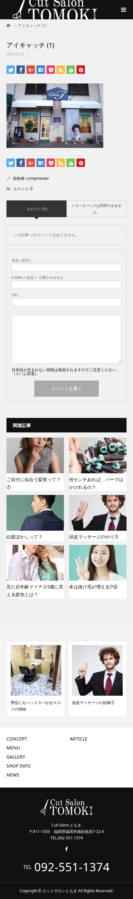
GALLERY (15, 757)
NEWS (12, 775)
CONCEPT (16, 739)
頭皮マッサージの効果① (93, 702)
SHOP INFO (18, 766)
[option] (36, 679)
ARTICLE (78, 739)
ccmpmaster (37, 178)
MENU (13, 748)
